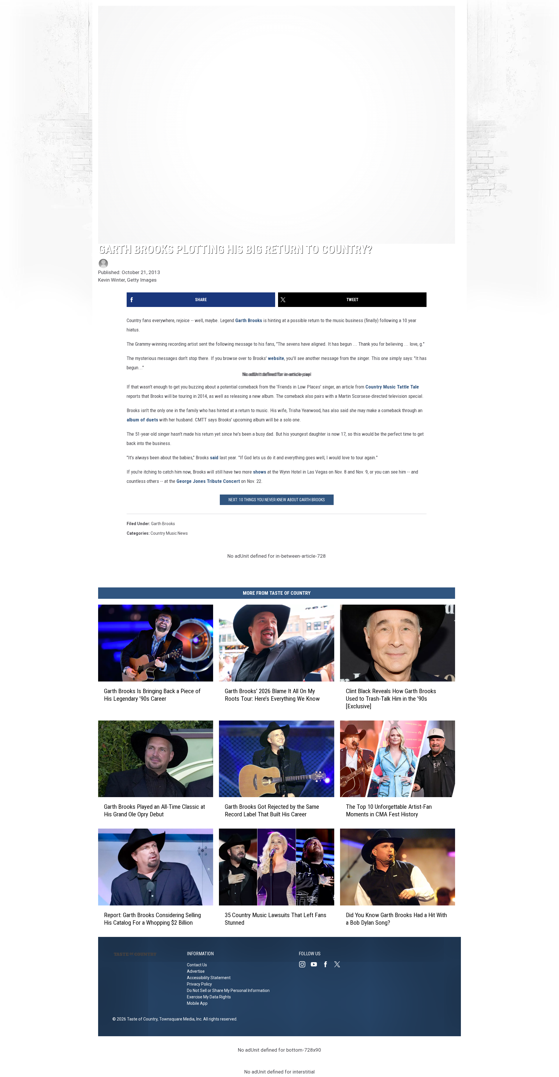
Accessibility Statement (209, 977)
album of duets (142, 420)
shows (259, 472)
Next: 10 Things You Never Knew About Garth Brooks (277, 499)
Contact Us (197, 965)
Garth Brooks (248, 320)
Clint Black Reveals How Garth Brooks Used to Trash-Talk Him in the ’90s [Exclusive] (391, 699)
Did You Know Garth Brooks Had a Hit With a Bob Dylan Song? (396, 919)
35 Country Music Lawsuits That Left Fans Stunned (275, 919)
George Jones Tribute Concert (208, 481)
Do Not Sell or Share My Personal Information (228, 990)
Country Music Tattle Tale (392, 387)
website (276, 358)
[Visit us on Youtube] (316, 964)
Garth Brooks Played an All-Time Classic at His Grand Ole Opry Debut (154, 810)
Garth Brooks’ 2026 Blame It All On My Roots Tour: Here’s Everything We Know (272, 695)
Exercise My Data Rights (209, 997)
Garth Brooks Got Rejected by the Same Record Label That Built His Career (272, 810)
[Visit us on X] (339, 964)
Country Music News (169, 533)
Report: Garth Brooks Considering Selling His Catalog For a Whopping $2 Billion (152, 919)
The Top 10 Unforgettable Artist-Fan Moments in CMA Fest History (389, 810)
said (214, 457)
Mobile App (197, 1003)
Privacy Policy (199, 984)
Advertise (196, 971)
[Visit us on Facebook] (328, 964)
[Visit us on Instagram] (304, 964)
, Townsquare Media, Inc (179, 1019)
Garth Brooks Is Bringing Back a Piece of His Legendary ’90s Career (152, 695)
